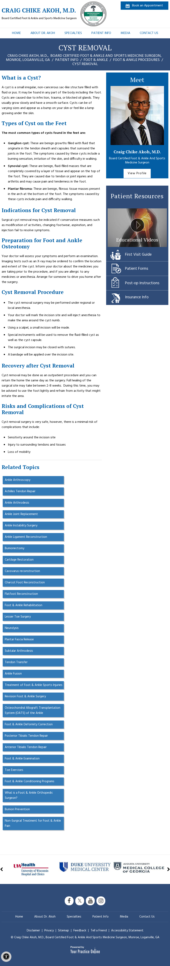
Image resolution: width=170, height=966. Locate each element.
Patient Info (101, 33)
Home (16, 33)
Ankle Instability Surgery (21, 525)
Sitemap (64, 930)
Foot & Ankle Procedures (136, 60)
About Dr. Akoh (42, 33)
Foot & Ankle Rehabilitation (23, 605)
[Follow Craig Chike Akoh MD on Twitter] (79, 900)
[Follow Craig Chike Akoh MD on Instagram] (100, 900)
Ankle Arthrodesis (17, 502)
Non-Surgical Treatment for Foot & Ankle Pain (33, 823)
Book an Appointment (147, 5)
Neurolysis (12, 628)
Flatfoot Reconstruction (21, 593)
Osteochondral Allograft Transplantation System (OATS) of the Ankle (32, 710)
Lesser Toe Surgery (18, 616)
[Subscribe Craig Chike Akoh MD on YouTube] (90, 900)
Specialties (73, 33)
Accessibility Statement (127, 930)
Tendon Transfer (16, 662)
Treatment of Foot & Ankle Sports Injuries (33, 685)
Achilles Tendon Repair (20, 491)
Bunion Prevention (17, 809)
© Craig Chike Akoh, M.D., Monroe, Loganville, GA (85, 937)
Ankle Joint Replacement (21, 514)
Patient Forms (136, 269)
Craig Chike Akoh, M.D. (137, 151)
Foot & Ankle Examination (22, 758)
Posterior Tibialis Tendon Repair (26, 735)
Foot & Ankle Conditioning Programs (29, 781)
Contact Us (149, 33)
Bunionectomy (14, 548)
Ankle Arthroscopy (17, 480)
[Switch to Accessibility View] (6, 956)
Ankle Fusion (13, 673)
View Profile (137, 173)
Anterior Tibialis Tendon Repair (26, 747)
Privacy (49, 930)
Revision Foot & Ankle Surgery (25, 696)
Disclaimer (33, 930)
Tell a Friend (99, 930)
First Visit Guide (138, 254)
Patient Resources (137, 196)
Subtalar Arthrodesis (19, 650)
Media (125, 33)
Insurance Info (137, 297)
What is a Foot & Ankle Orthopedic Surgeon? (29, 795)
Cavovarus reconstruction (22, 571)
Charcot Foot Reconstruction (25, 582)
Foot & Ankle (96, 60)
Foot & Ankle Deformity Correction (29, 724)
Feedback (79, 930)
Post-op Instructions (142, 283)
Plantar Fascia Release (19, 639)
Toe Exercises (14, 770)
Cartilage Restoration (19, 559)
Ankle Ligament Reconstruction (26, 536)
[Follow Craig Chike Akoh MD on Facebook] (69, 900)
